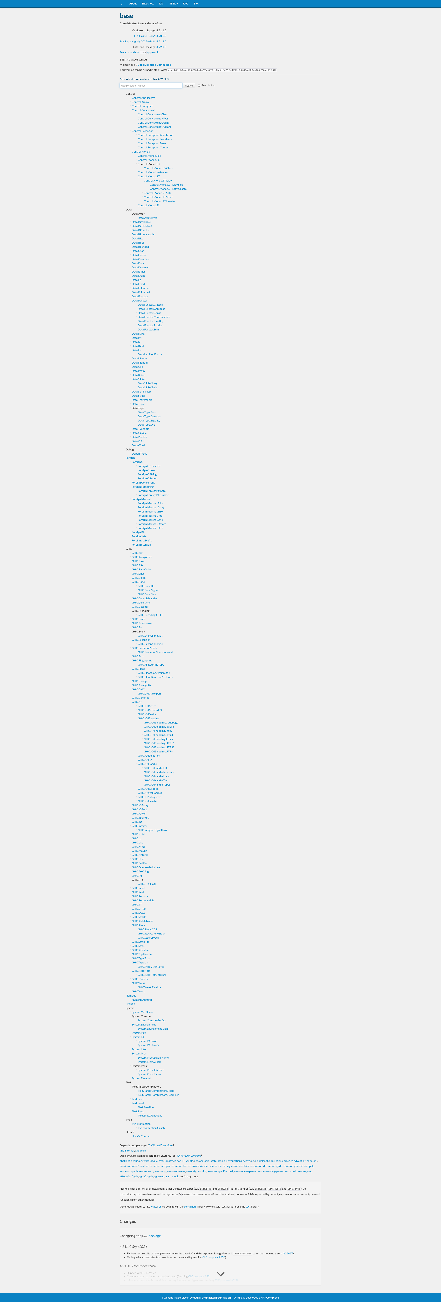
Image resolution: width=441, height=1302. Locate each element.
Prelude (130, 1003)
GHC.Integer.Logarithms (152, 830)
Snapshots (148, 3)
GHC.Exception (141, 639)
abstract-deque (129, 1160)
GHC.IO (137, 701)
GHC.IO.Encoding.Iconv (158, 730)
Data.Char (138, 250)
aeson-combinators (242, 1166)
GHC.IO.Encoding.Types (158, 739)
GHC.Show (138, 912)
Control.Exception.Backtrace (155, 139)
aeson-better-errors (187, 1166)
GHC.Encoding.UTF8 (150, 614)
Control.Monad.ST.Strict (158, 197)
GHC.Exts (138, 656)
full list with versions (160, 1145)
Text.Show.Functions (150, 1115)
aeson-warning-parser (271, 1171)
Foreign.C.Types (147, 478)
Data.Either (138, 271)
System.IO (138, 1036)
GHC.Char (138, 573)
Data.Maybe (139, 358)
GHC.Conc (138, 581)
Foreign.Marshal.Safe (150, 519)
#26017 (288, 1253)
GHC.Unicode (140, 979)
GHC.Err (137, 627)
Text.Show (138, 1111)
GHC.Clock (139, 577)
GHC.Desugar (140, 606)
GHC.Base (138, 561)
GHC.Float (138, 668)
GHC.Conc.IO (146, 585)
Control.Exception (142, 130)
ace (201, 1160)
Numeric (131, 995)
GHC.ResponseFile (143, 900)
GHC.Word (138, 991)
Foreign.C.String (147, 474)
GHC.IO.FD (145, 759)
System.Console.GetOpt (152, 1020)
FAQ (185, 3)
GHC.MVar (138, 846)
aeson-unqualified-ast (220, 1171)
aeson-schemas (176, 1171)
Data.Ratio (138, 374)
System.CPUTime (142, 1012)
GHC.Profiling (140, 871)
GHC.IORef (139, 813)
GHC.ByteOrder (141, 569)
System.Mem (139, 1053)
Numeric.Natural (142, 999)
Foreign (130, 457)
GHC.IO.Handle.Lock (156, 776)
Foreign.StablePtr (142, 540)
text (248, 1206)
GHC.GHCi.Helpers (149, 693)
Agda (135, 1176)
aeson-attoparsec (163, 1166)
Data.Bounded (140, 246)
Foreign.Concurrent (143, 482)
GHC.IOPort (139, 809)
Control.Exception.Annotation (155, 135)
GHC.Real (138, 892)
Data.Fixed (138, 283)
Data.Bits (137, 238)
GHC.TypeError (141, 958)
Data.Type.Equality (149, 420)
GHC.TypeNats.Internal (152, 974)
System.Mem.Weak (149, 1061)
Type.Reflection (141, 1123)
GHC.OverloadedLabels (146, 867)
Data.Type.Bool (147, 412)
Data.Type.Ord (146, 424)
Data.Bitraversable (143, 234)
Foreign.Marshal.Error (151, 511)
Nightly (173, 3)
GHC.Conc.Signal (148, 590)
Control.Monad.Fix (149, 159)
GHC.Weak (138, 983)
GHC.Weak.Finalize (149, 987)
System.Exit (139, 1032)
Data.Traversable (142, 399)
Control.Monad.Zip (149, 205)
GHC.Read (138, 887)
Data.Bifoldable (141, 221)
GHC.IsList (138, 834)
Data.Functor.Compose (151, 308)
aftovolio (125, 1176)
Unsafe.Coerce (140, 1136)
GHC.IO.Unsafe (147, 801)
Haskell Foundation (218, 1297)
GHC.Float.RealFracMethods (155, 676)
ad (252, 1160)
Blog (196, 3)
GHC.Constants (141, 602)
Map (153, 1206)
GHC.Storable (140, 950)
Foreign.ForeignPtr (143, 486)
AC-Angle (187, 1160)
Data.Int (136, 337)
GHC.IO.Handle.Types (157, 784)
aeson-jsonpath (129, 1171)
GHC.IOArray (140, 805)
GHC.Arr (137, 552)
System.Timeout (141, 1078)
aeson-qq (160, 1171)
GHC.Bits (137, 565)
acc (196, 1160)
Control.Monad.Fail (149, 155)
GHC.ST (137, 904)
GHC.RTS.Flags (147, 883)
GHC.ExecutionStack (144, 648)
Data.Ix (136, 341)
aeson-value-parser (245, 1171)
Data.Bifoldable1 (142, 226)
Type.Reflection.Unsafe (152, 1127)
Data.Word (138, 445)
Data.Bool (138, 242)
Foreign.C (137, 461)
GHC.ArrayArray (142, 557)
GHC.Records (140, 896)
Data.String (138, 395)
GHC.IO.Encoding (148, 718)
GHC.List (137, 842)
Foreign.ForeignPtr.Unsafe (153, 494)
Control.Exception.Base (152, 143)
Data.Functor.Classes (150, 304)
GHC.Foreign (139, 681)
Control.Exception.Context (154, 147)
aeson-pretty (146, 1171)
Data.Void (137, 441)
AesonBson (207, 1166)
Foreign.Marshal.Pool (150, 515)
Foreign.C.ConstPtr (149, 465)
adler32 (288, 1160)
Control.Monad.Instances (153, 172)
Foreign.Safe (139, 536)
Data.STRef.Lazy (147, 383)
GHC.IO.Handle (147, 763)
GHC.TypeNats (141, 970)
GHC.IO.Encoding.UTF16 (159, 743)
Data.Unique (139, 432)
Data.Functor (139, 300)
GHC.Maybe (139, 850)
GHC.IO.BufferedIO (150, 710)
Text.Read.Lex (146, 1107)
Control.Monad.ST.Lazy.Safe (166, 184)
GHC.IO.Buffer (147, 705)
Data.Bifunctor (141, 230)
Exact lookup (208, 85)
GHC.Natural (140, 854)
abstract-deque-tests (152, 1160)
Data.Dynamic (140, 267)
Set (159, 1206)
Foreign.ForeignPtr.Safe (152, 490)
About (133, 3)
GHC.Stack (138, 925)
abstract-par (173, 1160)
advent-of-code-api (305, 1160)
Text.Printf (138, 1098)
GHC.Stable (139, 916)
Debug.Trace (139, 453)
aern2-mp (125, 1166)
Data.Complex (140, 259)
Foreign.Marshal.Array (151, 507)
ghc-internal (127, 1150)
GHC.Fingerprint (142, 660)
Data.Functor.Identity (150, 321)
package (151, 1236)
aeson (149, 1166)
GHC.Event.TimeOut (150, 635)
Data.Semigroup (141, 391)
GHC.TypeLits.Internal (151, 966)
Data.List (137, 350)
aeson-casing (222, 1166)
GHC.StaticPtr (140, 941)
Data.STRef (139, 379)
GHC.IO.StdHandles (150, 792)
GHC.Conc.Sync (147, 594)
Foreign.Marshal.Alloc (151, 503)
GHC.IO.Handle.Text (156, 780)
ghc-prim (140, 1150)
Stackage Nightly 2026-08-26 (137, 41)
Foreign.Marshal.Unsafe (152, 523)
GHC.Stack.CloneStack (151, 933)
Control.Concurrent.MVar (153, 118)
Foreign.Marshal (141, 499)
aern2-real (138, 1166)
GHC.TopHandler (142, 954)
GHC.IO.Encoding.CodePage (161, 722)
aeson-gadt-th (276, 1166)
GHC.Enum (138, 619)
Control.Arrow (140, 101)
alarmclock (172, 1176)
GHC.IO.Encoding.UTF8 (158, 751)
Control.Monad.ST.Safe (157, 192)
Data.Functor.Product (150, 325)
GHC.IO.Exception (149, 755)
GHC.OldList (139, 863)
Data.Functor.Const (149, 312)
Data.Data (138, 263)
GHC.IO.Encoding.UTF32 (159, 747)
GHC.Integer (139, 825)
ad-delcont (261, 1160)
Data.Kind (138, 346)
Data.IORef (138, 333)
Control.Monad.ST (149, 176)
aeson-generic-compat (299, 1166)
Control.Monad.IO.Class (158, 168)
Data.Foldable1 (141, 292)
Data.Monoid (140, 362)
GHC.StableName (142, 921)
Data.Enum (138, 275)
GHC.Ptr (137, 875)
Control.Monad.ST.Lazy (158, 180)
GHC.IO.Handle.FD (155, 768)
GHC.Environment (142, 623)
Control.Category (142, 106)
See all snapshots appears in (139, 52)
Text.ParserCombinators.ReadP (156, 1090)
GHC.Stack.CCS (147, 929)
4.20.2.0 (161, 35)
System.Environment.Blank (153, 1028)
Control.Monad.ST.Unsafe (159, 201)
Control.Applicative (143, 97)
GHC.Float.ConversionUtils (154, 672)
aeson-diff (261, 1166)
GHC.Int (137, 821)
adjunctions (276, 1160)
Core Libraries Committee (154, 64)
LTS (161, 3)
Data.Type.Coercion (149, 416)
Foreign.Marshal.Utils (150, 528)
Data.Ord (137, 366)
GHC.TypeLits (140, 962)
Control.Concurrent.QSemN (154, 126)
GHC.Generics (140, 697)
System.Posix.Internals (151, 1070)
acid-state (210, 1160)
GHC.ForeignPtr (141, 685)
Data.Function (140, 296)
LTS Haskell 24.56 (144, 35)
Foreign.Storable (141, 544)
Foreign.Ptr (138, 532)
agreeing (159, 1176)
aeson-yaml (304, 1171)
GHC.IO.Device (147, 714)
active (246, 1160)
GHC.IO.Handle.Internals (159, 772)
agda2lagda (146, 1176)
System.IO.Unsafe (148, 1045)
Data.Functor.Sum (148, 329)
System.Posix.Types (149, 1074)
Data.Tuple (138, 403)
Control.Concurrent (143, 110)
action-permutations (230, 1160)
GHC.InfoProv (140, 817)
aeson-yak (291, 1171)
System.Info (139, 1049)
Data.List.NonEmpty (150, 354)
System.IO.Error (147, 1041)
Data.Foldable (140, 288)
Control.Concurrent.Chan (152, 114)
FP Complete (270, 1297)
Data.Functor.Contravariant (154, 317)
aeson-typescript (196, 1171)
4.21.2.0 (161, 41)
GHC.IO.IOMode (148, 788)
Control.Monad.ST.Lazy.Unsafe (168, 188)
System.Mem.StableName (153, 1057)
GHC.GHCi (138, 689)
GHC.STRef (139, 908)
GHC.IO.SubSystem (149, 796)
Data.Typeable (140, 428)
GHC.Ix (136, 838)
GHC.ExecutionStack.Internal (155, 652)
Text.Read (138, 1103)
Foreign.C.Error (147, 470)
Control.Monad (141, 151)
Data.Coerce (139, 255)
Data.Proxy (138, 370)
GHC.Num (138, 859)
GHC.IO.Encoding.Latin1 (158, 734)
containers (190, 1206)
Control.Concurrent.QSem (153, 122)
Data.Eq (136, 279)
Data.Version (139, 437)
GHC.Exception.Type (150, 643)
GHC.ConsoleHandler (145, 598)
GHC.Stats (138, 945)
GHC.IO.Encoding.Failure (159, 726)
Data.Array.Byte (147, 217)
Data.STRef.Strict (148, 387)
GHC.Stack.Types (148, 937)
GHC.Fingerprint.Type (151, 664)
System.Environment (144, 1024)
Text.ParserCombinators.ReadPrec (158, 1094)
